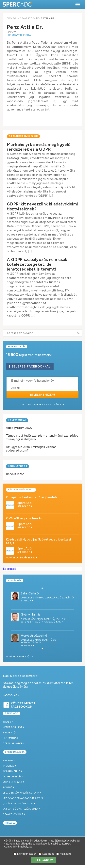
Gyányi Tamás (31, 614)
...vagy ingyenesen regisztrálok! (41, 404)
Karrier (8, 760)
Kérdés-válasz (12, 727)
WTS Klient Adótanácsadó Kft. (41, 621)
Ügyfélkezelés (12, 776)
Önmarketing (11, 771)
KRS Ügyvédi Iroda (19, 35)
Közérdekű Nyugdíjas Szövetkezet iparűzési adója (38, 541)
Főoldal (12, 18)
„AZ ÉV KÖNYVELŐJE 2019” (18, 803)
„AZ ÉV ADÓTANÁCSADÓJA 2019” (22, 798)
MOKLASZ (27, 645)
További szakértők (18, 656)
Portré (7, 787)
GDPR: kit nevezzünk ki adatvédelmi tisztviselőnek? (42, 206)
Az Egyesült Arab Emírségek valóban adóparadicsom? (31, 448)
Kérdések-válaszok (21, 489)
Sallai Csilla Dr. (31, 593)
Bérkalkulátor (15, 474)
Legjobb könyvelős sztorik (21, 792)
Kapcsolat (10, 695)
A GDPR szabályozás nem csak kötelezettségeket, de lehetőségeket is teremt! (37, 264)
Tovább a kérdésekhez (21, 557)
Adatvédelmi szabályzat (18, 846)
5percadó (9, 569)
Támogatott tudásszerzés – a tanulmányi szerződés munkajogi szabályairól (42, 437)
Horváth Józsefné (34, 635)
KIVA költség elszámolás (24, 518)
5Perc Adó (18, 4)
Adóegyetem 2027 (19, 428)
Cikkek (7, 721)
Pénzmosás (10, 738)
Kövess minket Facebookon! (23, 704)
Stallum (26, 600)
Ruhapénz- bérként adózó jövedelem (33, 497)
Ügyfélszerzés (13, 782)
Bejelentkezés (16, 346)
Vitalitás (8, 765)
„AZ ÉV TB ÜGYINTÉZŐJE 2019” (20, 808)
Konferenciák (17, 420)
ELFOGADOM (44, 860)
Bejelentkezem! (42, 395)
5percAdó (24, 503)
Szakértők (27, 18)
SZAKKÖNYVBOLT (13, 814)
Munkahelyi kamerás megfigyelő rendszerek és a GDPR (39, 147)
